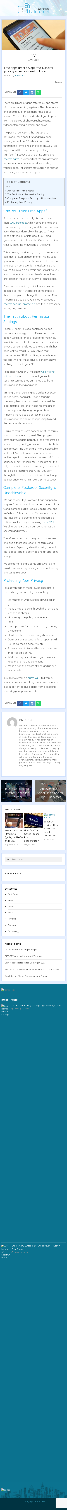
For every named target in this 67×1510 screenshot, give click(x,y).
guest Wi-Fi (34, 678)
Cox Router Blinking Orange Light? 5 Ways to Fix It (37, 1005)
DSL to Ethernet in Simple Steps (21, 949)
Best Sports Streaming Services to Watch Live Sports (32, 969)
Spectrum (12, 925)
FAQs (10, 900)
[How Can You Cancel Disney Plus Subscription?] (33, 820)
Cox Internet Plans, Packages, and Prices (26, 976)
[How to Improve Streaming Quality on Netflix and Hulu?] (14, 820)
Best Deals (13, 894)
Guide (59, 82)
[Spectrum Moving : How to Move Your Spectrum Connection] (53, 816)
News (10, 912)
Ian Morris (19, 75)
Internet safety (11, 159)
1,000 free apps (18, 222)
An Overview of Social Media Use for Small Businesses (50, 793)
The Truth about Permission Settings (26, 194)
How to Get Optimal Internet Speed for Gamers (17, 793)
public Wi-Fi (48, 522)
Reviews (12, 918)
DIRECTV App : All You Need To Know (23, 956)
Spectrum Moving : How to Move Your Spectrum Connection (52, 828)
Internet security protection (19, 304)
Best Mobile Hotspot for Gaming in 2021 (25, 962)
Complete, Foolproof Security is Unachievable (31, 198)
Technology (13, 931)
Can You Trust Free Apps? (20, 190)
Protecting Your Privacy (19, 202)
